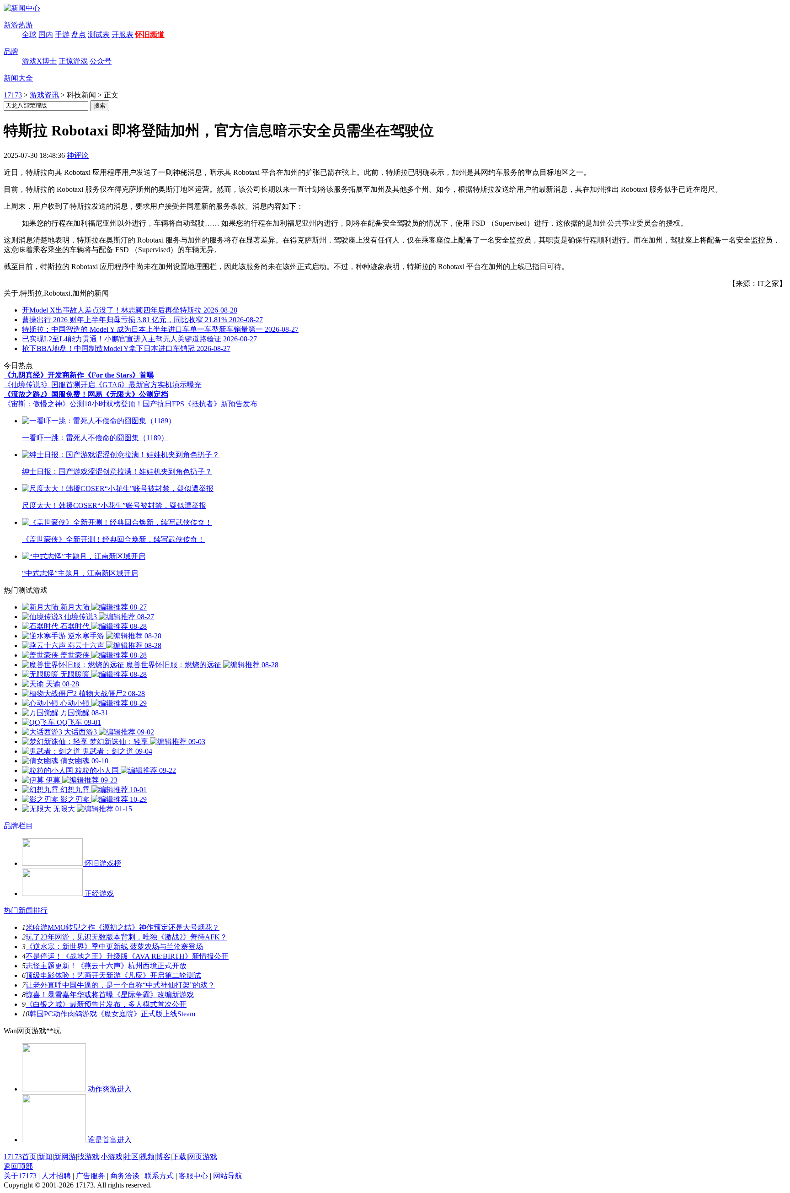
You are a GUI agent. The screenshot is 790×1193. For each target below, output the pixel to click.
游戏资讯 (44, 95)
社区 (131, 1157)
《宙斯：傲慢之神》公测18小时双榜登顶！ (73, 404)
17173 (13, 95)
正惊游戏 (73, 61)
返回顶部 (18, 1166)
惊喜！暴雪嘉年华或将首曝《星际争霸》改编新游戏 (110, 995)
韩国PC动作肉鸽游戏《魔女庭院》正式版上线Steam (112, 1014)
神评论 (78, 155)
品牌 (11, 51)
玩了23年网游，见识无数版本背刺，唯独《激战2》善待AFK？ (126, 937)
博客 (163, 1157)
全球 (29, 34)
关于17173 (20, 1176)
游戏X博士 (39, 61)
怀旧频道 (150, 34)
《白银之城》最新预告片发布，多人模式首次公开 (106, 1004)
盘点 (78, 34)
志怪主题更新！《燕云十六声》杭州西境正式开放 (106, 966)
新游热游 (18, 25)
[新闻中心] (22, 8)
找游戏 (88, 1157)
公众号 (101, 61)
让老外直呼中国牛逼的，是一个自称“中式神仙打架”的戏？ (120, 985)
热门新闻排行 (26, 910)
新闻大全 (18, 78)
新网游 (65, 1157)
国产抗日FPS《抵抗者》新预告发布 (200, 404)
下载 (179, 1157)
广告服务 (90, 1176)
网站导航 (227, 1176)
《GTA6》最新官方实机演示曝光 (148, 385)
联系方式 (159, 1176)
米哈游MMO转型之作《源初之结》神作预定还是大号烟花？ (122, 927)
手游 (62, 34)
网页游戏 (202, 1157)
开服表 (122, 34)
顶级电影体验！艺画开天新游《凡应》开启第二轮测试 (113, 975)
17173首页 (20, 1157)
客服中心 (193, 1176)
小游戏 (112, 1157)
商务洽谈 (124, 1176)
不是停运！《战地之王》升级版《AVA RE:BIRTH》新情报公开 (127, 956)
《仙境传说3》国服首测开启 (49, 385)
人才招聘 (56, 1176)
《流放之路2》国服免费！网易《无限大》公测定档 (86, 394)
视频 (147, 1157)
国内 (45, 34)
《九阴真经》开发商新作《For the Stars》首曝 (79, 375)
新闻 (45, 1157)
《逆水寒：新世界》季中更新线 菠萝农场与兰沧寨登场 (114, 946)
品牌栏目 (18, 826)
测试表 (99, 34)
